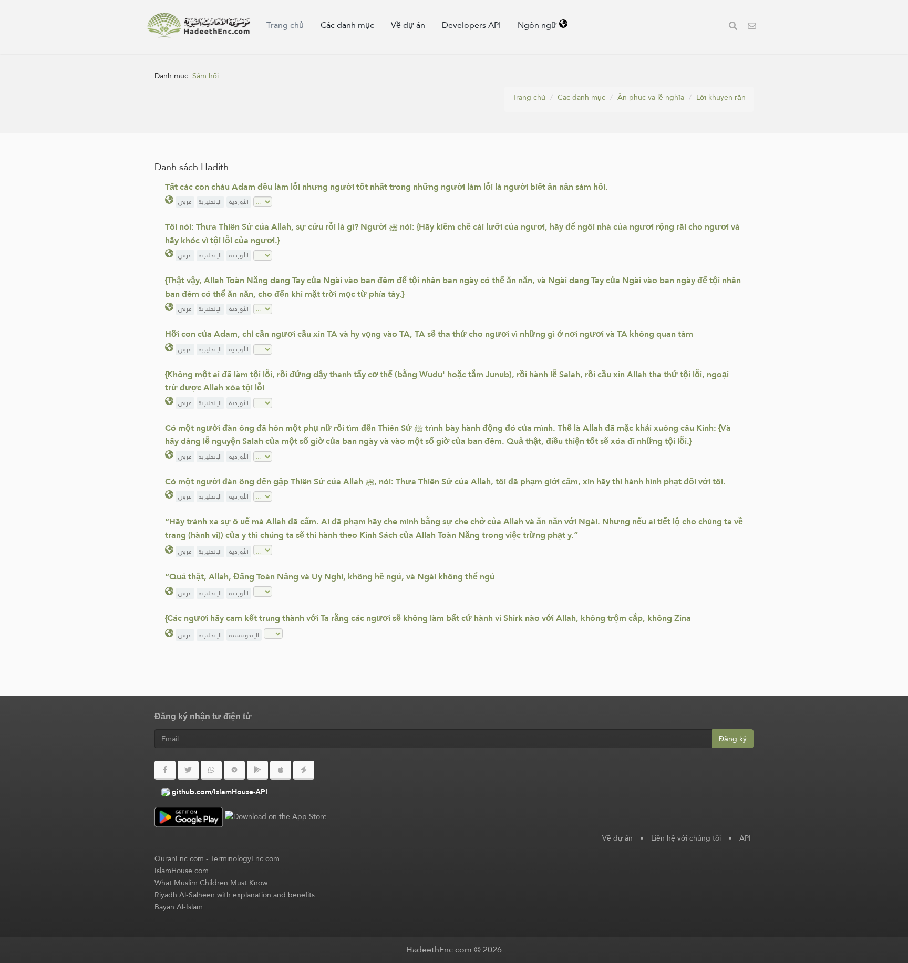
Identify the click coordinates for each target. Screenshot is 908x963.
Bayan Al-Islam (178, 907)
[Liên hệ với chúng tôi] (751, 27)
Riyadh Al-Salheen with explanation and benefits (234, 895)
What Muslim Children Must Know (210, 882)
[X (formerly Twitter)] (188, 770)
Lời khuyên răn (721, 97)
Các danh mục (347, 25)
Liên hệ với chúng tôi (686, 838)
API (745, 838)
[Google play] (257, 770)
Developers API (471, 25)
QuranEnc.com (179, 858)
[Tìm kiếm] (733, 27)
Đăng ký (733, 738)
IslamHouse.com (181, 870)
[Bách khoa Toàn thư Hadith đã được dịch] (199, 25)
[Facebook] (165, 770)
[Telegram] (234, 770)
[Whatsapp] (211, 770)
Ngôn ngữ (538, 25)
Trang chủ (285, 25)
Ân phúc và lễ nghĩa (650, 97)
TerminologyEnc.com (245, 858)
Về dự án (408, 25)
